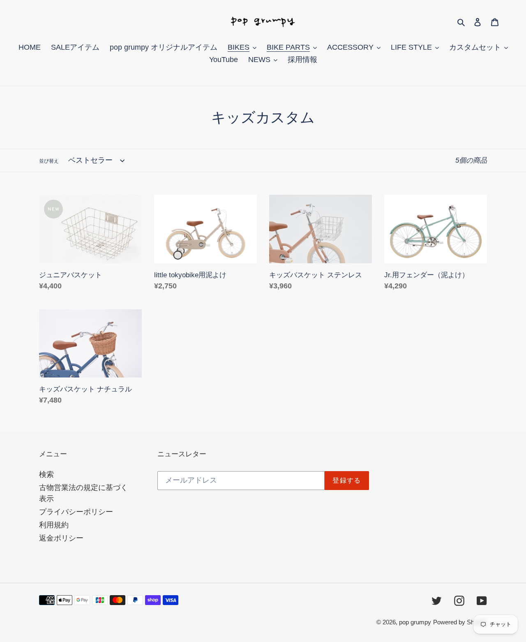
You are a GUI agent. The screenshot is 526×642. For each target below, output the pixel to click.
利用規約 (54, 525)
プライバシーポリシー (76, 512)
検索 (46, 474)
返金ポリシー (61, 538)
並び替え (49, 161)
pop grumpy (415, 622)
